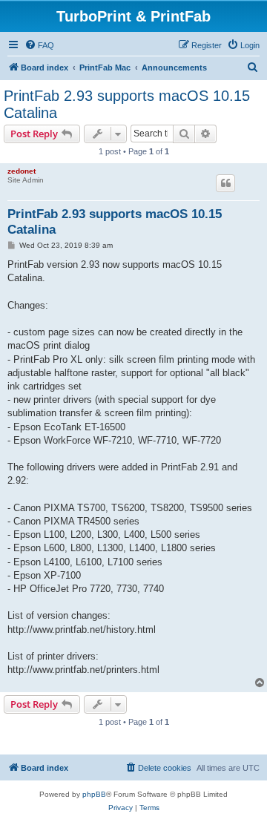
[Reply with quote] (225, 183)
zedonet (21, 171)
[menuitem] (39, 45)
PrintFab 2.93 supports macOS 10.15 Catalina (127, 104)
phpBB (94, 794)
